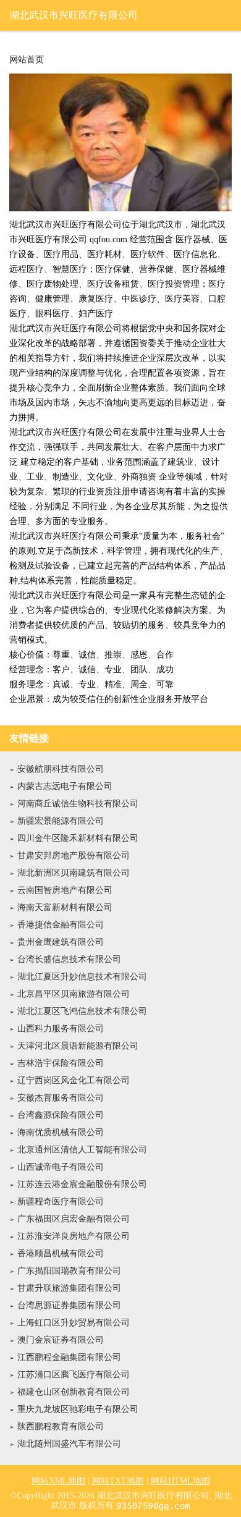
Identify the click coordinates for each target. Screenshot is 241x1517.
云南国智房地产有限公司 (64, 890)
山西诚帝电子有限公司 (60, 1167)
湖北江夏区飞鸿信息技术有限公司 (82, 1011)
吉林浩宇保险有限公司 (60, 1063)
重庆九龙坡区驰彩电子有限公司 (77, 1409)
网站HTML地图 (180, 1480)
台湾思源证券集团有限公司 (69, 1305)
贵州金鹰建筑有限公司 (60, 942)
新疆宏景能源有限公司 (60, 821)
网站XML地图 (58, 1480)
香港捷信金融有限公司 (60, 924)
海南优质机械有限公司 (60, 1132)
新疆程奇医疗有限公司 (60, 1201)
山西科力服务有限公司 (60, 1028)
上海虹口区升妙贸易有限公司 (73, 1322)
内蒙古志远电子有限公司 (64, 786)
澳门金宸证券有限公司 (60, 1340)
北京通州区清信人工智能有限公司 (82, 1149)
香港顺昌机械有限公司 (60, 1253)
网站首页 (26, 60)
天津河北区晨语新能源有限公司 (77, 1045)
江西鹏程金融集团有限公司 (69, 1357)
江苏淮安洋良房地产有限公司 (73, 1236)
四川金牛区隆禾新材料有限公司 (77, 838)
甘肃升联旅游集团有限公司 (69, 1288)
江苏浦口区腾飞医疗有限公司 (73, 1374)
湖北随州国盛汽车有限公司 (69, 1443)
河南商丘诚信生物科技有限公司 (77, 803)
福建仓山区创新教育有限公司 (73, 1392)
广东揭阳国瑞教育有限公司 (69, 1270)
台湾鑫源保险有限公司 (60, 1115)
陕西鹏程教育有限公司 (60, 1426)
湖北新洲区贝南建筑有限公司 (73, 872)
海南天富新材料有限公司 (64, 907)
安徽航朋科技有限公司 (60, 769)
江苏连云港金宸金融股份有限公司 (82, 1184)
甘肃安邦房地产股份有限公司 (73, 855)
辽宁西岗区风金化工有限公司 (73, 1080)
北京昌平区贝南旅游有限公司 (73, 994)
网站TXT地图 (118, 1480)
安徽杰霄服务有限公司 (60, 1097)
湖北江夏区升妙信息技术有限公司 (82, 976)
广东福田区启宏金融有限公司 (73, 1218)
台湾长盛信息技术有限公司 (69, 959)
